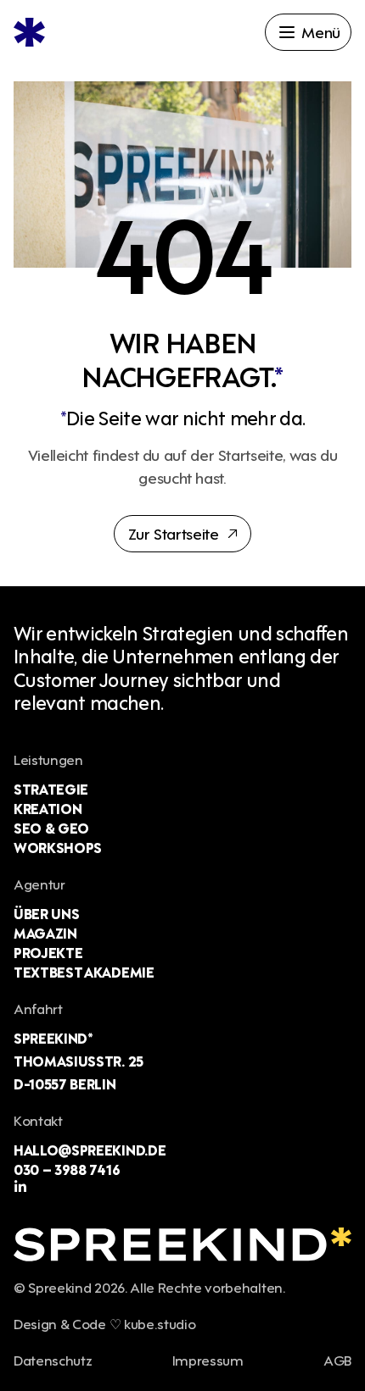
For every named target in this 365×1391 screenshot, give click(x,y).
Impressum (208, 1359)
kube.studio (159, 1322)
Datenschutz (53, 1359)
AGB (337, 1359)
